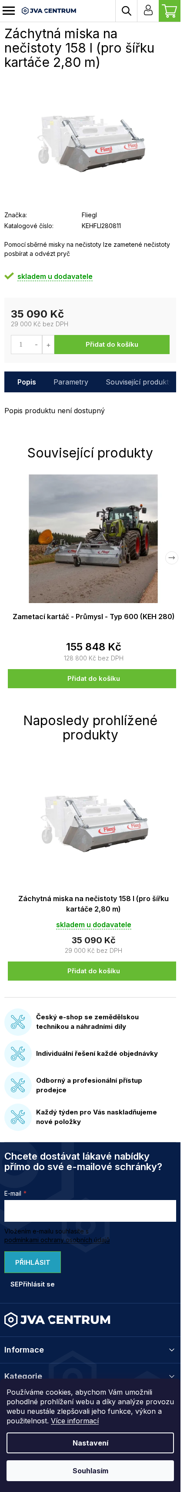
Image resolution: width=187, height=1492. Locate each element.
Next (171, 557)
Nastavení (90, 1443)
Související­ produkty (139, 382)
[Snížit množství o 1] (36, 344)
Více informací (75, 1420)
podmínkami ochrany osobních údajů (57, 1239)
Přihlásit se (30, 1265)
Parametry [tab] (70, 382)
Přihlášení (148, 11)
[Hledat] (126, 11)
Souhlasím (90, 1470)
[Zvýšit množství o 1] (48, 344)
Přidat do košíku (112, 344)
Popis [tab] (26, 382)
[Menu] (8, 11)
